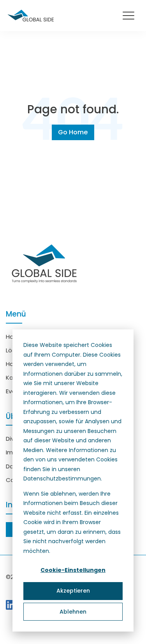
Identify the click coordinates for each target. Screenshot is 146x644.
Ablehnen (73, 612)
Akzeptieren (73, 591)
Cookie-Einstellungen (73, 570)
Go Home (73, 132)
